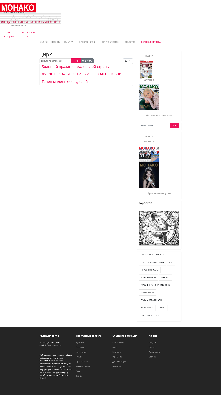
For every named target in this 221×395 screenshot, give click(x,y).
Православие (82, 361)
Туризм (79, 376)
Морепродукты (148, 277)
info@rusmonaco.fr (53, 345)
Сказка (162, 307)
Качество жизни (87, 42)
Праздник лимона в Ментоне (155, 285)
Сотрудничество (110, 42)
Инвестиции (81, 352)
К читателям (118, 342)
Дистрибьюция (119, 361)
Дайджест (153, 342)
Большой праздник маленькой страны (76, 66)
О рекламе (117, 357)
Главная (44, 42)
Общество (130, 42)
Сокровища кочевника (152, 262)
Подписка (116, 366)
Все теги (152, 357)
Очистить (87, 60)
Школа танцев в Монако (153, 254)
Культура (68, 42)
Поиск (76, 60)
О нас (114, 347)
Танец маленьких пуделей (65, 81)
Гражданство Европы (151, 300)
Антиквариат (147, 307)
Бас (171, 262)
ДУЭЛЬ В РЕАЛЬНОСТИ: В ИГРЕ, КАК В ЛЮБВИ (82, 73)
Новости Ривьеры (149, 270)
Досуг (78, 371)
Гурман (79, 357)
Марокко (165, 277)
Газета (151, 347)
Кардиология (147, 292)
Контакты (116, 352)
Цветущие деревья (150, 315)
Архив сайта (154, 352)
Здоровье (80, 347)
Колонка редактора (151, 42)
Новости (55, 42)
